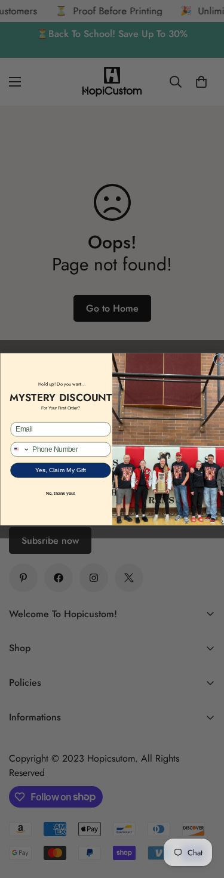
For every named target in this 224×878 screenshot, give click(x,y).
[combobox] (20, 449)
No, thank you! (60, 493)
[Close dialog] (219, 359)
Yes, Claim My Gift (60, 470)
